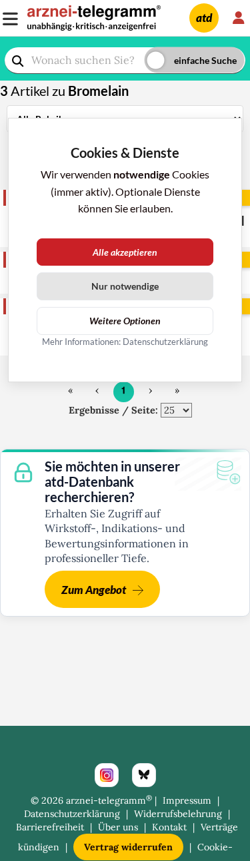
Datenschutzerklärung (72, 814)
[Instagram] (107, 775)
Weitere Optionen (125, 320)
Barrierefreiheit (50, 827)
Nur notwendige (125, 286)
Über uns (118, 827)
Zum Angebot (93, 590)
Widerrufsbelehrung (178, 814)
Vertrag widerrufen (128, 847)
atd (204, 18)
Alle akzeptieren (125, 252)
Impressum (187, 800)
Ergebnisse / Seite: (113, 410)
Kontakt (169, 827)
